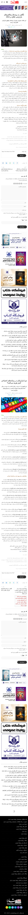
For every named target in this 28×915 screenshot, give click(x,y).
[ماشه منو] (25, 2)
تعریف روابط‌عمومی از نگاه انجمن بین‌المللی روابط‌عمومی (14, 879)
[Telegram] (8, 27)
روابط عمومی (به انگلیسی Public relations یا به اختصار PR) (14, 853)
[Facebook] (14, 27)
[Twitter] (13, 27)
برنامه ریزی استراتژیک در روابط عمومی (18, 893)
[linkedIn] (6, 163)
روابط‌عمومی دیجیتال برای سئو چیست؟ (18, 896)
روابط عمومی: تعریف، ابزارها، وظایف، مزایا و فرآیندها (15, 900)
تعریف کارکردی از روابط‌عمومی (20, 876)
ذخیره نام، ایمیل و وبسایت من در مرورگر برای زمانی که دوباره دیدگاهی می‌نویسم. (14, 214)
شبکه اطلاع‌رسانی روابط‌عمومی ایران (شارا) (18, 858)
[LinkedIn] (10, 27)
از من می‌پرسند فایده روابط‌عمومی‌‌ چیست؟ (17, 886)
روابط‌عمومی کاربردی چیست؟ (20, 889)
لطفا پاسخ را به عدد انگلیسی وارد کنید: (19, 217)
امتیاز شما (25, 183)
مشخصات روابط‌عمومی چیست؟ (20, 883)
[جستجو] (2, 2)
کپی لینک (21, 155)
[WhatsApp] (11, 27)
